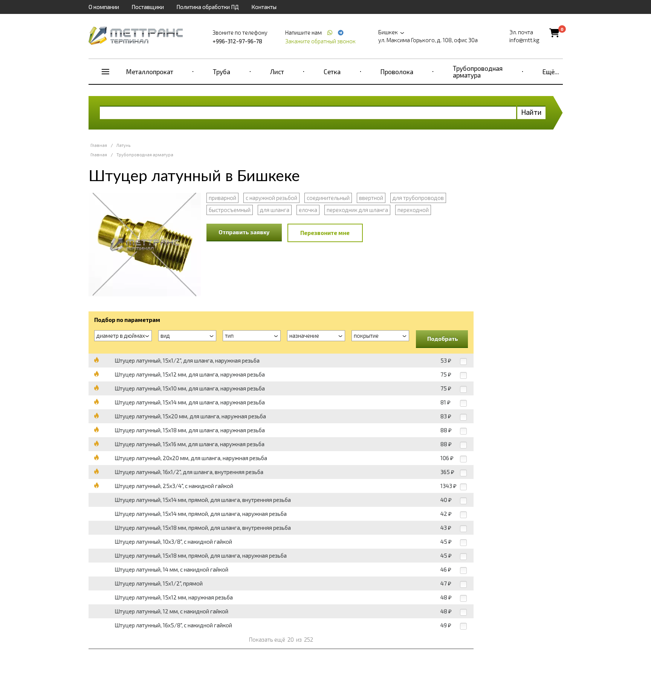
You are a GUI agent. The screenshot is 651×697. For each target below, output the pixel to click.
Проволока (397, 71)
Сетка (332, 71)
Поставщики (147, 6)
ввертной (371, 197)
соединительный (328, 197)
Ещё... (550, 71)
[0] (554, 32)
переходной (413, 209)
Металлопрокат (149, 71)
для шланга (274, 209)
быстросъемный (230, 209)
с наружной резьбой (271, 197)
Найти (531, 112)
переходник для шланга (357, 209)
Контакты (264, 6)
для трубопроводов (418, 197)
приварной (222, 197)
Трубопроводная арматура (478, 71)
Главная (98, 145)
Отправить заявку (244, 232)
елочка (308, 209)
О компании (104, 6)
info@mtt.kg (524, 40)
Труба (221, 71)
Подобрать (442, 338)
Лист (277, 71)
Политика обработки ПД (207, 6)
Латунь (123, 145)
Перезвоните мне (325, 232)
